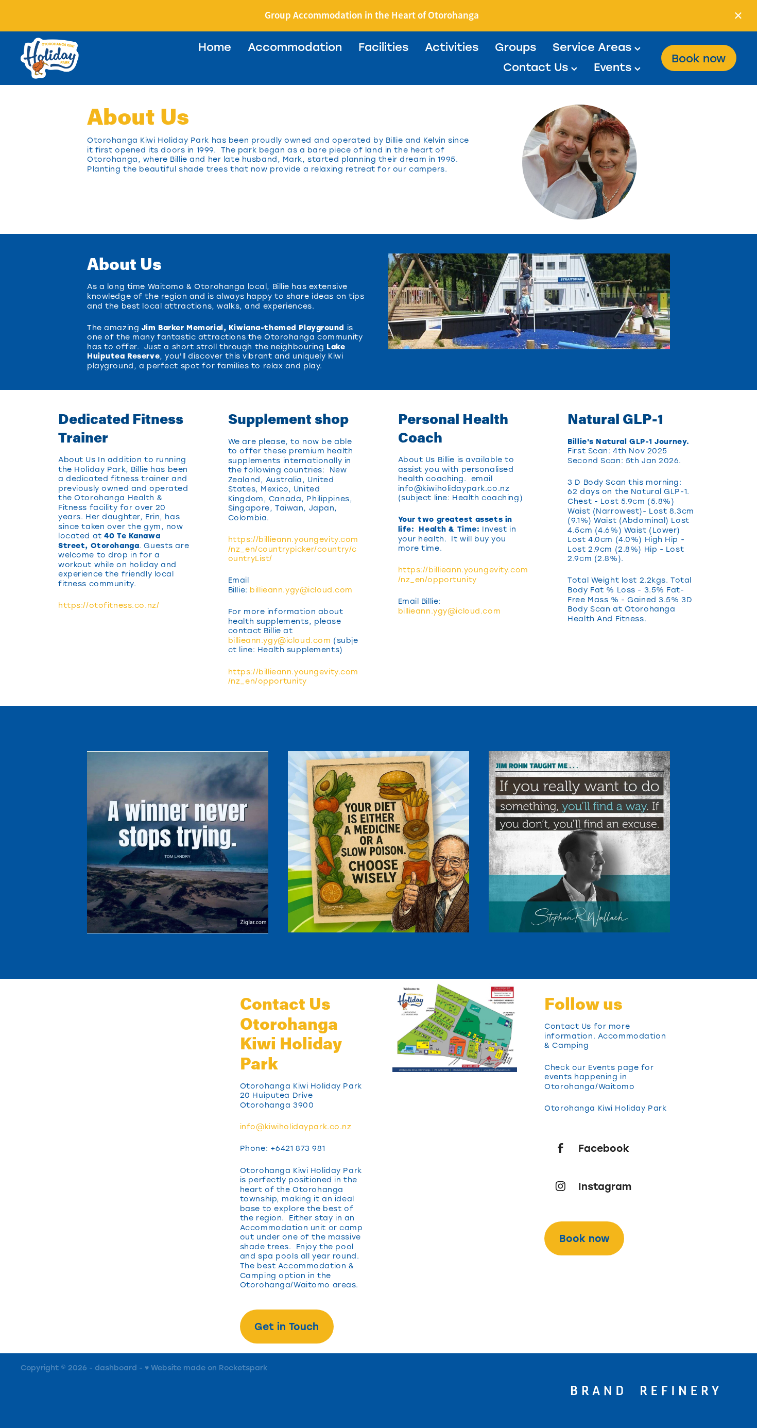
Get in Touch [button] (286, 1326)
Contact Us (537, 66)
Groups (515, 46)
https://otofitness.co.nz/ (108, 605)
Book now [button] (584, 1238)
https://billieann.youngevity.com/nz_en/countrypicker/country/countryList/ (293, 548)
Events (614, 66)
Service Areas (593, 46)
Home (214, 46)
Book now (699, 57)
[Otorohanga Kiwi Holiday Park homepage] (92, 58)
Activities (451, 46)
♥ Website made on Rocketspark (206, 1367)
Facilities (383, 46)
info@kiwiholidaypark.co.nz (296, 1126)
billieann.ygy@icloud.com (301, 589)
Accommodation (295, 46)
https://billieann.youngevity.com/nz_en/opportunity (293, 676)
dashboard (116, 1367)
